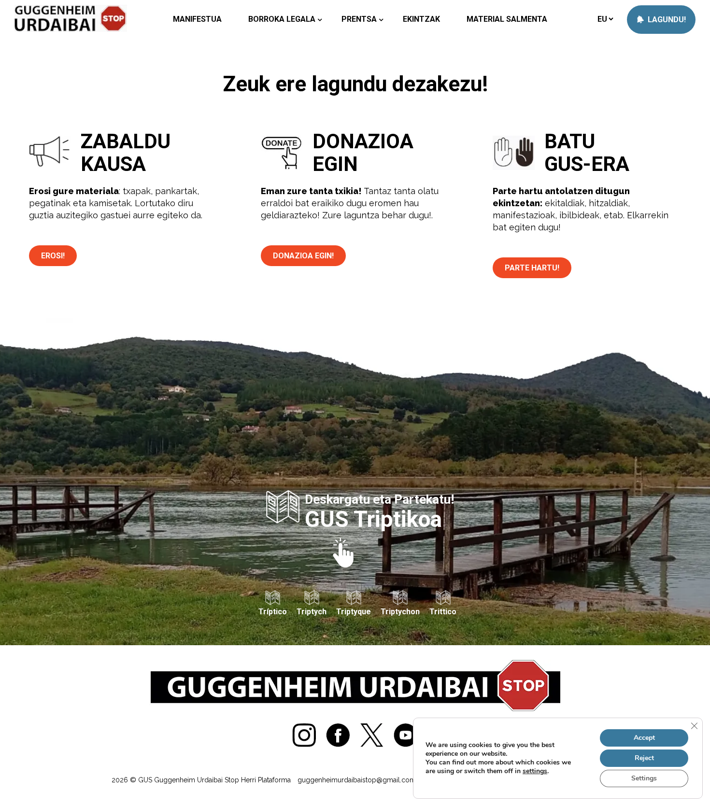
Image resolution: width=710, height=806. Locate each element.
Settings (644, 778)
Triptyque (353, 611)
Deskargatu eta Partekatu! (379, 510)
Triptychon (400, 611)
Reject (644, 758)
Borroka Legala (281, 19)
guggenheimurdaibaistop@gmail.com (357, 780)
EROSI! (53, 255)
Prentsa (359, 19)
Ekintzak (421, 19)
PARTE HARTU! (532, 267)
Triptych (312, 611)
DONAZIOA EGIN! (303, 255)
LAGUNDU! (666, 19)
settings (535, 771)
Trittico (442, 611)
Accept (644, 737)
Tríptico (272, 611)
